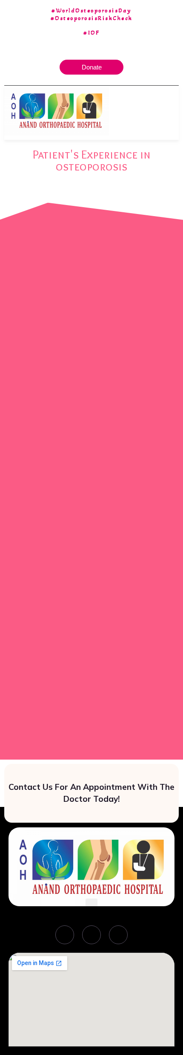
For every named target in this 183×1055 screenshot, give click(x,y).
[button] (172, 110)
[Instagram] (91, 934)
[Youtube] (118, 934)
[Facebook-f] (64, 934)
